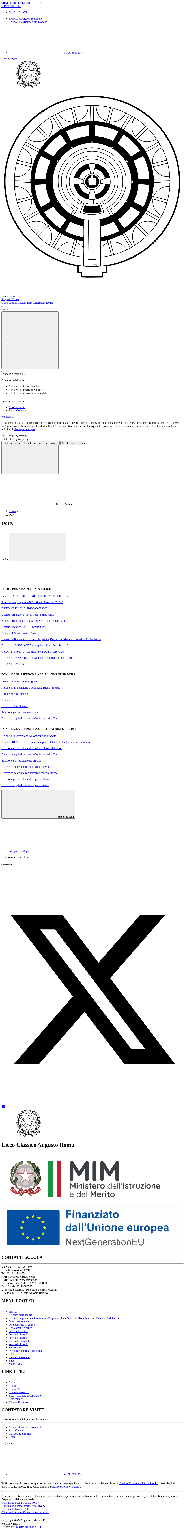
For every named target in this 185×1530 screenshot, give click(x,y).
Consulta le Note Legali (15, 1509)
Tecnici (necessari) (16, 435)
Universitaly (16, 1398)
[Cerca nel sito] (30, 325)
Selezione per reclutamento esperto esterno (25, 779)
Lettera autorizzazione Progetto (19, 681)
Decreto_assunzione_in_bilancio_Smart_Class (27, 614)
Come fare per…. (19, 1392)
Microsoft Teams (18, 1402)
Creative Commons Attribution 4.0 (138, 1483)
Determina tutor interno (14, 706)
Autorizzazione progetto (42, 735)
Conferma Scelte (11, 443)
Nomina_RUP (9, 742)
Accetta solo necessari (41, 443)
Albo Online (16, 1430)
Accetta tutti (73, 443)
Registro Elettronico (20, 1433)
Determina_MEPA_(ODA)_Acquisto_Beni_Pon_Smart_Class (37, 645)
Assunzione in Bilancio (14, 693)
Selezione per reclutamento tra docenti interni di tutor (31, 748)
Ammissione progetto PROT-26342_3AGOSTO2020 (32, 602)
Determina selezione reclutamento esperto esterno (29, 772)
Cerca (4, 309)
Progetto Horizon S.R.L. (29, 1526)
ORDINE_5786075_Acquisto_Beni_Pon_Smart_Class (32, 651)
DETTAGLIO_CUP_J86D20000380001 (25, 608)
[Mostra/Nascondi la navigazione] (30, 354)
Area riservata (9, 58)
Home (12, 511)
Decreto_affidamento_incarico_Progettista (25, 639)
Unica (12, 1436)
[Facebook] (83, 896)
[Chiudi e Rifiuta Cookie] (30, 459)
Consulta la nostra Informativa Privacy (23, 1505)
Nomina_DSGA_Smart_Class (18, 633)
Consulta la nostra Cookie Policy (20, 1502)
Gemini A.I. (15, 1389)
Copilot (13, 1385)
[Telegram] (34, 1107)
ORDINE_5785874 (12, 663)
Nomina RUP (9, 700)
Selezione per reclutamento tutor (19, 712)
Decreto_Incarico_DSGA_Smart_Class (23, 626)
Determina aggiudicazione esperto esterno (25, 785)
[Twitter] (92, 1079)
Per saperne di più (24, 429)
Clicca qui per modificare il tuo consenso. (25, 1512)
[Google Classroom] (4, 1107)
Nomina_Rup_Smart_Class (17, 620)
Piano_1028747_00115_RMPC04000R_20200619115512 (34, 596)
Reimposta (7, 416)
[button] (92, 677)
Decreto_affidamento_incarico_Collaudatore (75, 639)
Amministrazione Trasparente (25, 1427)
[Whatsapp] (28, 896)
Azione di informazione (14, 735)
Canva (12, 1382)
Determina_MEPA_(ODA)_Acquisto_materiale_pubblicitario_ (37, 657)
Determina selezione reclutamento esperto (25, 766)
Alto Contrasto (17, 407)
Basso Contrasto (18, 410)
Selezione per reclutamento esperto (21, 760)
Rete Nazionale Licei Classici (25, 1395)
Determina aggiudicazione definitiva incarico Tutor (30, 718)
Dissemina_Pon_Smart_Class (50, 620)
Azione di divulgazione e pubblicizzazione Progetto (30, 687)
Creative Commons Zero (65, 1486)
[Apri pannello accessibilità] (2, 371)
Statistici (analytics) (17, 439)
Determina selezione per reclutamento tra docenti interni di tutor (54, 742)
